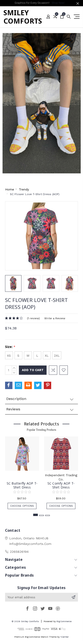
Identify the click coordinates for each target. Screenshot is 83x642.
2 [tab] (41, 515)
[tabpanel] (22, 470)
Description (16, 398)
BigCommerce (63, 621)
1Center (64, 637)
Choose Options (22, 505)
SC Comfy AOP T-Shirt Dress (61, 485)
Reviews (13, 409)
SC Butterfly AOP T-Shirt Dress (22, 485)
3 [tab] (47, 515)
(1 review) (33, 318)
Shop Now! (58, 2)
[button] (42, 103)
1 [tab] (35, 515)
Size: (10, 346)
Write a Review (54, 318)
